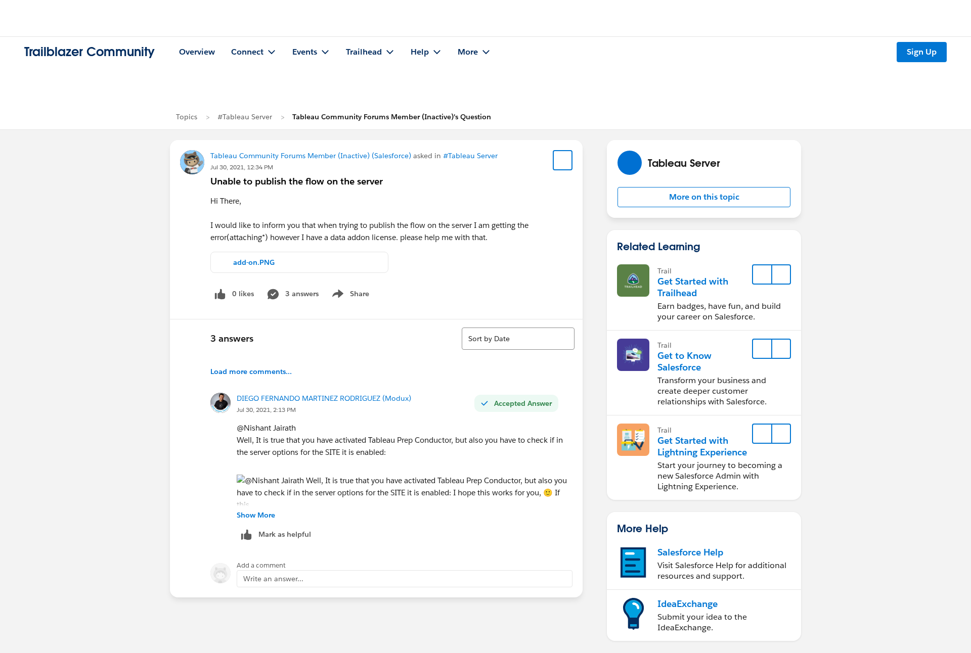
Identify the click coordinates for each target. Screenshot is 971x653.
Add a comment (261, 565)
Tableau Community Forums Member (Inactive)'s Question (391, 116)
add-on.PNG (254, 262)
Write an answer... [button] (273, 578)
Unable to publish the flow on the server (296, 181)
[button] (703, 197)
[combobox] (518, 339)
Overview (197, 51)
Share (349, 295)
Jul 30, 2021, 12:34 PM (241, 167)
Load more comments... (251, 371)
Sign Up (922, 51)
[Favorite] (563, 160)
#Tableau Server (244, 116)
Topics (186, 116)
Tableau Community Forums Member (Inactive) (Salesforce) (310, 155)
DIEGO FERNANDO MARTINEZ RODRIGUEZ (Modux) (324, 398)
